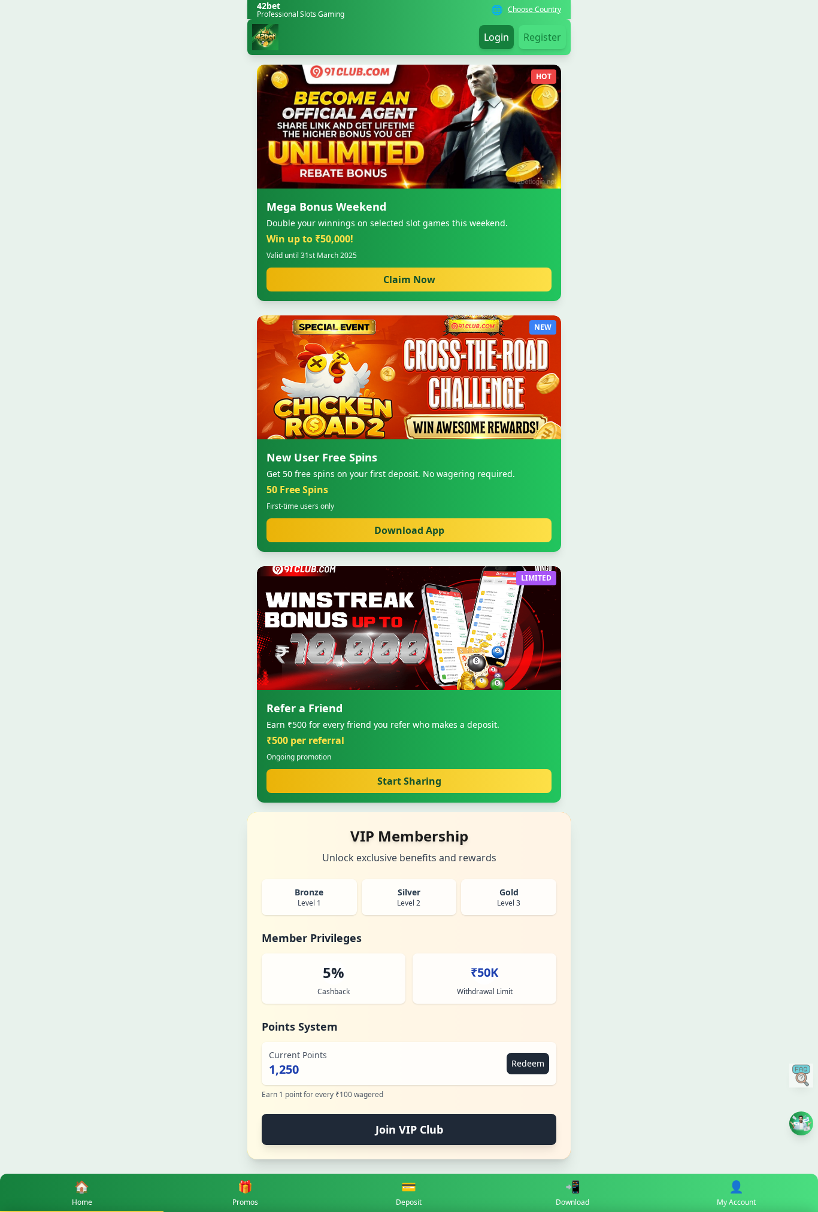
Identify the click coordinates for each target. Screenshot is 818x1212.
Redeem (527, 1063)
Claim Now (409, 279)
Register (542, 37)
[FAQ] (801, 1076)
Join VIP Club (409, 1129)
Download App (409, 530)
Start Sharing (409, 781)
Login (496, 37)
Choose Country (534, 9)
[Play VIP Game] (801, 1123)
